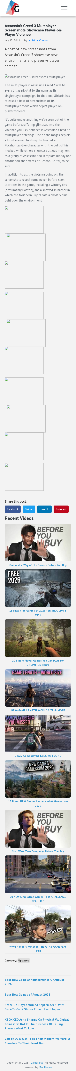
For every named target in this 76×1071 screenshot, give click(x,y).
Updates (23, 960)
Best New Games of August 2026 (27, 994)
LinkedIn (44, 509)
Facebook (12, 509)
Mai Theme (45, 1067)
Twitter (29, 509)
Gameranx (37, 1062)
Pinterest (61, 509)
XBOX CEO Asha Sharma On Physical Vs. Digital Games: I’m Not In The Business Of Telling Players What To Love (37, 1023)
